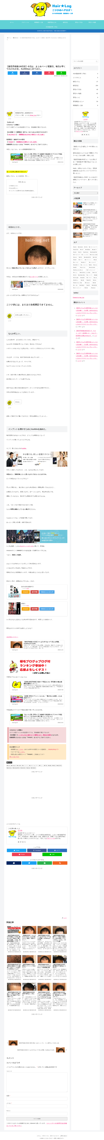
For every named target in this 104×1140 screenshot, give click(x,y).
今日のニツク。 (14, 185)
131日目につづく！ (12, 637)
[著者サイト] (18, 842)
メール (8, 1103)
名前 (8, 1096)
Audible (24, 448)
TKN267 (10, 142)
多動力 (23, 603)
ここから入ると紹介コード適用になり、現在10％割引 (34, 735)
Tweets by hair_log (78, 297)
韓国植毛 (34, 768)
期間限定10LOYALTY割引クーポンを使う (32, 134)
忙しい (41, 765)
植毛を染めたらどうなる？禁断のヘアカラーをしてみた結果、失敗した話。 (85, 154)
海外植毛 (24, 768)
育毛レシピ (85, 97)
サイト (8, 1111)
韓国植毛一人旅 (85, 105)
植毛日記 (10, 762)
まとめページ (34, 276)
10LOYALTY (12, 134)
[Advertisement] (36, 52)
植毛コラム (85, 81)
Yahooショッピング (47, 592)
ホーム (39, 1135)
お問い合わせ (63, 1135)
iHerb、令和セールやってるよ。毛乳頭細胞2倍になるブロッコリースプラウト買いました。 (85, 171)
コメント (9, 1071)
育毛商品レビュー (85, 101)
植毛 (55, 765)
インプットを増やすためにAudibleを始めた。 (22, 190)
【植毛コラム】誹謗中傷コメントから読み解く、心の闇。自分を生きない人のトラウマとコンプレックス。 (87, 310)
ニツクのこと (85, 77)
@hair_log (33, 115)
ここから (20, 749)
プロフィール (51, 838)
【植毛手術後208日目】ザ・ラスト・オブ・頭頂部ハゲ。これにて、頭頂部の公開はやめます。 (87, 333)
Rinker (28, 588)
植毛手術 (60, 765)
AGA (9, 765)
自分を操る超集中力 (27, 586)
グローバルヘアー (34, 765)
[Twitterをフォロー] (21, 842)
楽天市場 (34, 592)
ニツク (20, 830)
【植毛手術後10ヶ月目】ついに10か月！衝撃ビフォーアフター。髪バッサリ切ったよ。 (85, 179)
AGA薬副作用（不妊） (85, 73)
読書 (29, 768)
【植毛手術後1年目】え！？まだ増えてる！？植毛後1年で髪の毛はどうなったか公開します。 (85, 162)
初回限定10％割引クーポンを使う (26, 142)
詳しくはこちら (14, 757)
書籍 (50, 765)
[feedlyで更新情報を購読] (23, 842)
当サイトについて (54, 1135)
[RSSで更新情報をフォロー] (25, 842)
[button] (96, 61)
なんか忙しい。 (14, 188)
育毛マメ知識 (85, 93)
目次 (19, 182)
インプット (26, 765)
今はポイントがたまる (26, 546)
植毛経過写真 (16, 768)
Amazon (25, 592)
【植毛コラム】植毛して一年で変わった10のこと (85, 148)
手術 (46, 765)
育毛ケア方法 (85, 89)
